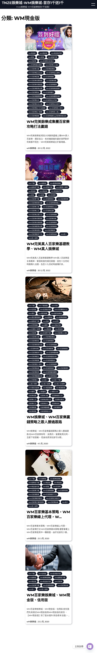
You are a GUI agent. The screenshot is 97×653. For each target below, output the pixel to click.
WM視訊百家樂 (34, 388)
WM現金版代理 (56, 53)
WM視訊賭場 (47, 388)
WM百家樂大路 (34, 69)
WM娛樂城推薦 (55, 183)
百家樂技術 (55, 403)
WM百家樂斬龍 (51, 226)
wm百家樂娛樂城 (49, 69)
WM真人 (64, 234)
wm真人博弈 (33, 384)
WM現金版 (43, 53)
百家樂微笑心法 (57, 396)
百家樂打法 (32, 403)
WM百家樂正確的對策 (36, 502)
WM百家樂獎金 (34, 92)
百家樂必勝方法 (45, 400)
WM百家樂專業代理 (35, 203)
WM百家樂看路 (34, 360)
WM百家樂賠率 (34, 372)
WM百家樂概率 (50, 230)
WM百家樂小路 (34, 207)
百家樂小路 (44, 396)
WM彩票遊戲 (33, 325)
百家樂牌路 (32, 411)
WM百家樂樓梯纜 (52, 353)
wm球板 (31, 57)
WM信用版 (32, 310)
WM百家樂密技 (48, 199)
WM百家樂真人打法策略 (37, 108)
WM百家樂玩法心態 (35, 104)
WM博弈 (32, 313)
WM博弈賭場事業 (35, 317)
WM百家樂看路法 (49, 360)
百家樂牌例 (57, 407)
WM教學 (45, 325)
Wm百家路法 (33, 380)
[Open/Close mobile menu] (93, 4)
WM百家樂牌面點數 (53, 88)
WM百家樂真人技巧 (56, 108)
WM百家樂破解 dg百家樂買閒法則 (54, 116)
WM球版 (41, 57)
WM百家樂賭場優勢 (50, 372)
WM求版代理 (47, 187)
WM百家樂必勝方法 (35, 215)
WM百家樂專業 (63, 199)
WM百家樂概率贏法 (35, 498)
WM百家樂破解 (34, 116)
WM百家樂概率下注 (35, 234)
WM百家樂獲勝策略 (35, 96)
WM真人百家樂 (59, 384)
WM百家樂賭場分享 (35, 376)
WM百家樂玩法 (34, 100)
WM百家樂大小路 (52, 65)
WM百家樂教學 (51, 85)
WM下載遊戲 (43, 306)
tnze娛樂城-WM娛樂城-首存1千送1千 (33, 3)
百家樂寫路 (32, 396)
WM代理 (55, 306)
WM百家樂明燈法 (35, 230)
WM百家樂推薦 (48, 77)
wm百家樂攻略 (51, 81)
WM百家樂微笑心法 (50, 207)
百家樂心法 (32, 400)
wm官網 (46, 321)
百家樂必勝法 (59, 400)
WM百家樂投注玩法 (35, 73)
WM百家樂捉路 (34, 77)
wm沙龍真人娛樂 (62, 187)
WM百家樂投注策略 (53, 73)
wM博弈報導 (43, 313)
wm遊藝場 (42, 392)
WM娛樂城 (42, 183)
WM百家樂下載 (34, 199)
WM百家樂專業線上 (53, 203)
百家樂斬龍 (32, 407)
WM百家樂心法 (34, 211)
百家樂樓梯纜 (44, 407)
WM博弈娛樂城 (56, 313)
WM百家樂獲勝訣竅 (53, 96)
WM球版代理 (52, 57)
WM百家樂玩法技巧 (53, 104)
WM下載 (32, 183)
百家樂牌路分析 (45, 411)
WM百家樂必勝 (48, 211)
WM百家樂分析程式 (47, 61)
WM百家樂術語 (48, 368)
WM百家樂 (32, 61)
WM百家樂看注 (34, 356)
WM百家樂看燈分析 (50, 356)
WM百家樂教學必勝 (35, 88)
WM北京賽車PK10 (61, 310)
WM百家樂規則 (63, 368)
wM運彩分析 (54, 392)
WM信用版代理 (45, 310)
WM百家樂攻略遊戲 (35, 85)
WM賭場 (32, 392)
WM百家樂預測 (51, 376)
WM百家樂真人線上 (53, 112)
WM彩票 (56, 321)
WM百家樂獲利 (48, 92)
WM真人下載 (56, 380)
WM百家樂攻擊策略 (35, 81)
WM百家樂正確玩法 (53, 498)
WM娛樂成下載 (34, 187)
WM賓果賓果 (60, 388)
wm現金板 (32, 53)
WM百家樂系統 (51, 234)
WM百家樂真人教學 (35, 112)
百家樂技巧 (44, 403)
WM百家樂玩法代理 (50, 100)
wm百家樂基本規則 (35, 65)
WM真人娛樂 (33, 238)
